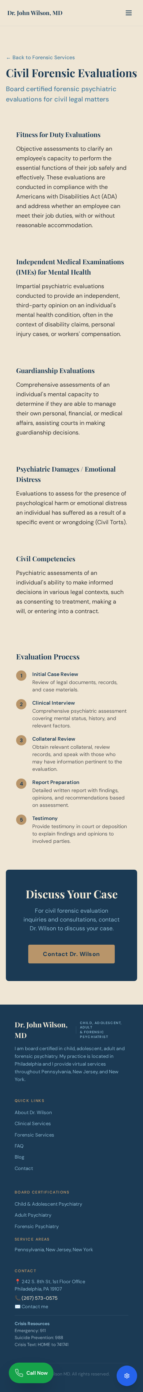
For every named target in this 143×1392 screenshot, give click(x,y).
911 (43, 1331)
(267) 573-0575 (40, 1298)
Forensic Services (34, 1135)
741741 (63, 1345)
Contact (24, 1168)
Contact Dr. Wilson (71, 954)
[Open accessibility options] (127, 1376)
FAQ (19, 1146)
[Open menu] (129, 13)
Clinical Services (33, 1123)
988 (59, 1338)
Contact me (35, 1306)
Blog (19, 1157)
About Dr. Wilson (33, 1112)
